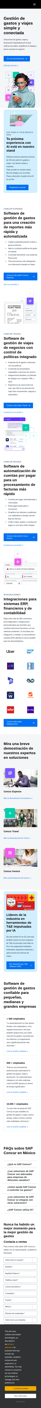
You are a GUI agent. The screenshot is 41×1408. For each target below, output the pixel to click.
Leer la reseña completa (16, 1051)
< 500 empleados (16, 1018)
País (5, 1305)
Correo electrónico (12, 1285)
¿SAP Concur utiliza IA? (20, 1209)
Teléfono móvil (10, 1279)
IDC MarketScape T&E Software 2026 (18, 965)
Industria (7, 1319)
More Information (20, 1396)
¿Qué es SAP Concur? (19, 1164)
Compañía (8, 1292)
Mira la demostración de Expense (17, 798)
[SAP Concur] (14, 4)
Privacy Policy (20, 1401)
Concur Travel (11, 831)
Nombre (7, 1265)
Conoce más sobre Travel (17, 405)
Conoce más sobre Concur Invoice (17, 537)
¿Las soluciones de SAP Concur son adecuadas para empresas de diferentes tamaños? (20, 1175)
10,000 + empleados (17, 1104)
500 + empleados (16, 1063)
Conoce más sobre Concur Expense (17, 276)
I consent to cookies (20, 1388)
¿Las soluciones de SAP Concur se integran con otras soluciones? (20, 1200)
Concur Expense (12, 791)
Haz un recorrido (10, 284)
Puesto (7, 1299)
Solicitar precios (10, 66)
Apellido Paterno (11, 1272)
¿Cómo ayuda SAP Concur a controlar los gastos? (21, 1188)
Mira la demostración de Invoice (16, 878)
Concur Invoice (12, 871)
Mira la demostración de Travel (16, 838)
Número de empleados (13, 1312)
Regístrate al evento (17, 187)
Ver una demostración (15, 59)
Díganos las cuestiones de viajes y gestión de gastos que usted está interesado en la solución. (18, 1261)
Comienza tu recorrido (13, 412)
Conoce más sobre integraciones (14, 723)
